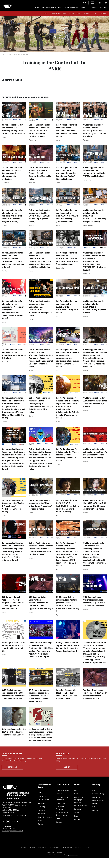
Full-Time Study (43, 800)
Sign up (67, 767)
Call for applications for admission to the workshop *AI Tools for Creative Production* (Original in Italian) (12, 216)
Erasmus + (41, 810)
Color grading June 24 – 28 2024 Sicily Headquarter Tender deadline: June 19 (14, 732)
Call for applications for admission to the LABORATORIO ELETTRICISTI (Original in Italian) (94, 307)
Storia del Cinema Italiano (98, 802)
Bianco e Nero (97, 797)
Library (83, 7)
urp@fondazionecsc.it (72, 855)
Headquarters (42, 796)
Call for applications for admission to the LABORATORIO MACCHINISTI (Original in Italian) (67, 307)
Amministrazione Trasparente (72, 847)
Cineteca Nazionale (71, 7)
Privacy (32, 847)
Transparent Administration (58, 13)
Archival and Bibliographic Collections (78, 799)
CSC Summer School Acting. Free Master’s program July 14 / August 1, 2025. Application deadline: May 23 (13, 602)
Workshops (41, 813)
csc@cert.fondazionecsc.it (16, 815)
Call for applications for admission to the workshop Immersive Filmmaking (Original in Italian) (66, 130)
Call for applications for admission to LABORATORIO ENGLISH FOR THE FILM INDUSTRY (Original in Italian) (67, 258)
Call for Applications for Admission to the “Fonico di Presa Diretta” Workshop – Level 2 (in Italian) (67, 455)
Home (45, 13)
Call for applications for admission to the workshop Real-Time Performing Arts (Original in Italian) (94, 130)
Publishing (93, 7)
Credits (87, 847)
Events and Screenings (60, 808)
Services (71, 13)
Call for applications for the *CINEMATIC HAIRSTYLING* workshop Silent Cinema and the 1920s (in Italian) (67, 506)
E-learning (41, 807)
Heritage (59, 794)
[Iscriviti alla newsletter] (92, 2)
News (78, 13)
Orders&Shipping (55, 847)
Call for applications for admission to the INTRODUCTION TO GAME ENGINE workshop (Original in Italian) (67, 216)
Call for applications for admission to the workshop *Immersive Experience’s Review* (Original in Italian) (66, 173)
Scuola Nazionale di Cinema (51, 7)
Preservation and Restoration (62, 798)
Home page (23, 847)
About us (36, 7)
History (40, 793)
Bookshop (77, 809)
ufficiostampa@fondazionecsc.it (12, 831)
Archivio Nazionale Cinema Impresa (62, 813)
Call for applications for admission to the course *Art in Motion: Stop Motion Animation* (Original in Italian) (39, 130)
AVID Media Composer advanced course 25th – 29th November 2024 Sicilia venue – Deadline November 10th (39, 696)
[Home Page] (7, 6)
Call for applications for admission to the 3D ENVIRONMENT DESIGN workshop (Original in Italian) (39, 216)
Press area (86, 13)
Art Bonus (95, 13)
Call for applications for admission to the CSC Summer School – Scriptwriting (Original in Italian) (40, 173)
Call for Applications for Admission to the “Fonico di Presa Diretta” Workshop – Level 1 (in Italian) (13, 506)
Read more (12, 767)
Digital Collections (80, 805)
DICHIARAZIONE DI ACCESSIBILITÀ (54, 852)
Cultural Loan (60, 803)
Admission (41, 803)
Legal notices (42, 847)
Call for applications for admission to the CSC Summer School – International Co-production (12, 173)
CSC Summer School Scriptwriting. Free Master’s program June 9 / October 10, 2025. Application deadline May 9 (41, 602)
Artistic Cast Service (45, 817)
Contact (103, 7)
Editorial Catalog (98, 794)
